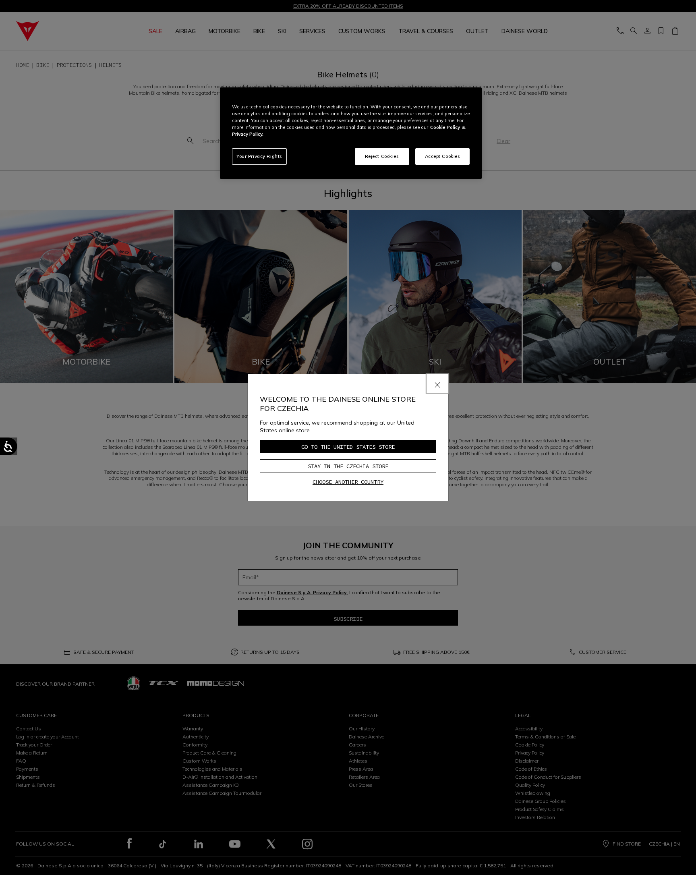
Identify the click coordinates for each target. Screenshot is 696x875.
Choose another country (348, 481)
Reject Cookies (382, 156)
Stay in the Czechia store (348, 466)
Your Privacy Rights (259, 156)
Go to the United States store (348, 446)
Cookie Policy (445, 127)
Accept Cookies (442, 156)
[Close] (437, 383)
